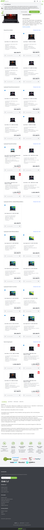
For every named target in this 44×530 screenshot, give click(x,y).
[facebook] (2, 481)
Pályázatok (3, 503)
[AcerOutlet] (16, 523)
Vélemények (16, 401)
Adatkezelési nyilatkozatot (8, 9)
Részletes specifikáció (26, 26)
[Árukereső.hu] (15, 458)
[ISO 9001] (29, 459)
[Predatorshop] (22, 523)
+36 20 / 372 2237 (4, 490)
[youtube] (4, 481)
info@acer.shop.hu (4, 487)
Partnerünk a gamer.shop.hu (6, 518)
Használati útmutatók (5, 502)
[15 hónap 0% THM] (3, 15)
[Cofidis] (23, 459)
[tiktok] (8, 481)
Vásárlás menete (4, 497)
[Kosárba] (20, 56)
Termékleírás (4, 401)
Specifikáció (10, 401)
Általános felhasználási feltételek (7, 499)
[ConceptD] (27, 523)
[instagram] (6, 481)
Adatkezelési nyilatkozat (5, 500)
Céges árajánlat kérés (5, 491)
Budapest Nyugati (4, 511)
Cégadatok (3, 514)
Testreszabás (24, 11)
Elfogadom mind (34, 11)
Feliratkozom (13, 477)
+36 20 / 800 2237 (4, 488)
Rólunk (2, 512)
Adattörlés (21, 401)
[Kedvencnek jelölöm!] (5, 56)
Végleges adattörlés (4, 505)
